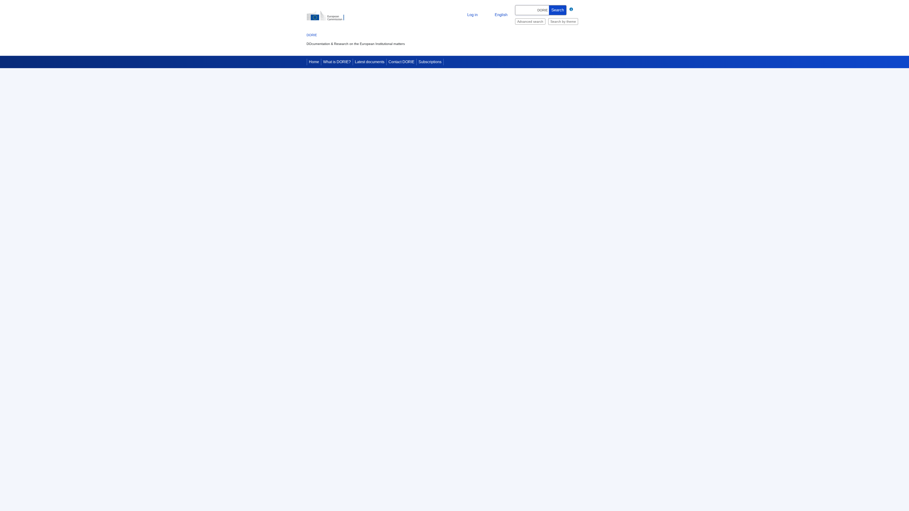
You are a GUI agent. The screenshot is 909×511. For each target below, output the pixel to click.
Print (598, 105)
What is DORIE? (337, 83)
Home (314, 83)
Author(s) (345, 234)
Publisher (345, 385)
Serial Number (341, 330)
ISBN (348, 439)
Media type (344, 289)
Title (349, 398)
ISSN (348, 453)
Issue (348, 343)
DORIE (318, 59)
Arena (347, 220)
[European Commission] (341, 26)
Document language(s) (335, 261)
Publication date (340, 302)
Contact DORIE (401, 83)
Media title (344, 316)
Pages (347, 467)
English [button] (488, 30)
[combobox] (540, 30)
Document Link (341, 371)
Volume (346, 412)
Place (348, 426)
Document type (341, 179)
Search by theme (549, 41)
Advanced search (517, 41)
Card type (345, 150)
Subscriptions (430, 83)
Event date (344, 206)
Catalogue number (338, 481)
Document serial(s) (338, 247)
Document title (341, 164)
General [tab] (316, 133)
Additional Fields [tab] (343, 133)
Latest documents (369, 83)
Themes (346, 275)
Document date (340, 192)
